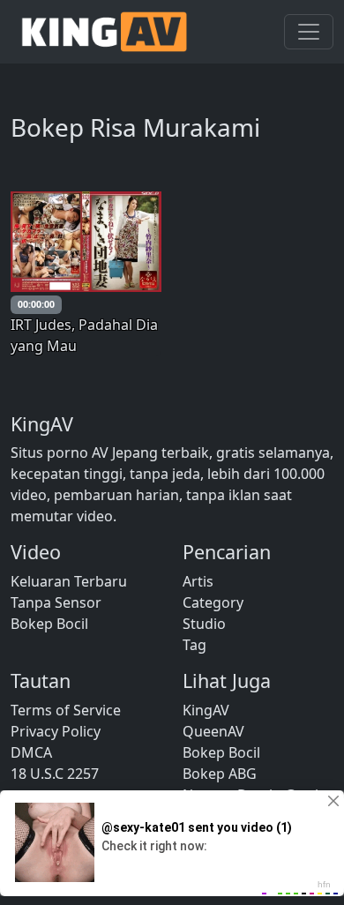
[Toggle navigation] (308, 31)
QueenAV (213, 731)
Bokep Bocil (49, 623)
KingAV (206, 710)
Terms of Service (66, 710)
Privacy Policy (56, 731)
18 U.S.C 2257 (55, 773)
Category (213, 602)
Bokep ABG (220, 773)
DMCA (31, 752)
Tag (194, 644)
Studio (204, 623)
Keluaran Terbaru (69, 581)
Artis (198, 581)
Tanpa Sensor (56, 602)
